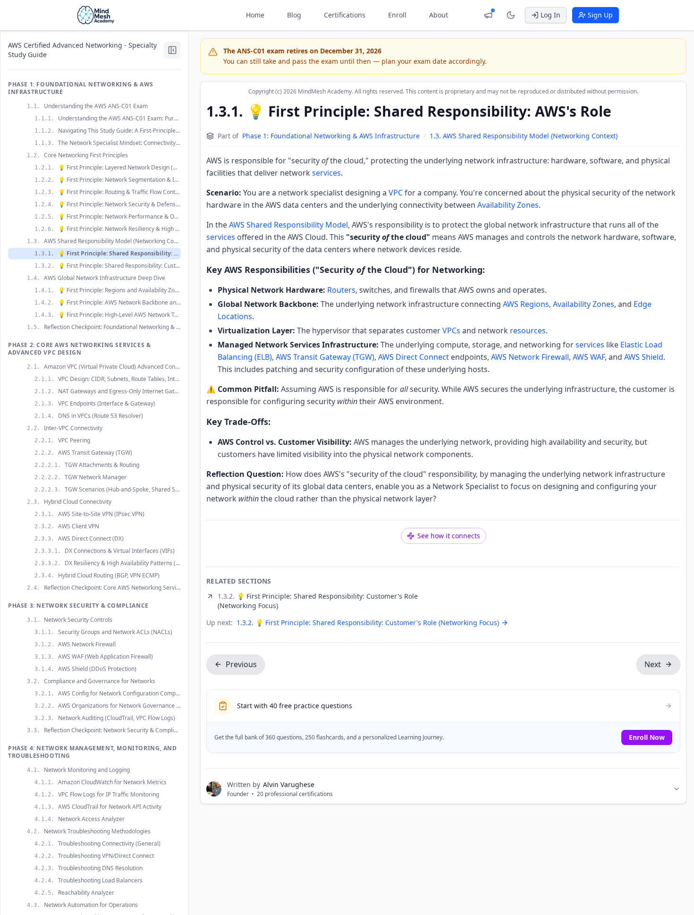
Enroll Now (647, 737)
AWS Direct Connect (413, 357)
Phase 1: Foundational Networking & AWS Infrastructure (331, 135)
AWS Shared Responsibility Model (288, 225)
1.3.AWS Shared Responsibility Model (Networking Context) (524, 135)
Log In (550, 14)
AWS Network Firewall (530, 357)
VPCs (451, 330)
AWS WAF (589, 357)
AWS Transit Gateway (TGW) (325, 357)
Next (652, 664)
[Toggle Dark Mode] (510, 15)
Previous (241, 664)
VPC (396, 192)
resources (528, 330)
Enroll (397, 14)
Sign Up (600, 14)
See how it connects (448, 535)
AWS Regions (526, 304)
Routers (341, 290)
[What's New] (488, 15)
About (438, 14)
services (326, 173)
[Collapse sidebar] (172, 50)
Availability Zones (508, 205)
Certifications (344, 14)
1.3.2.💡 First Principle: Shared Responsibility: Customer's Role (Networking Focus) (368, 622)
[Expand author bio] (676, 789)
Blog (294, 14)
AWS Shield (643, 357)
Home (255, 14)
